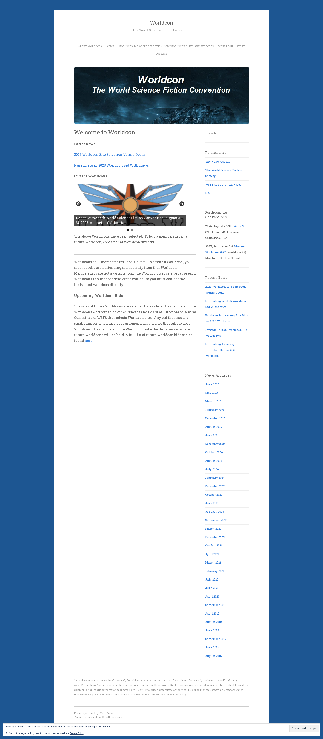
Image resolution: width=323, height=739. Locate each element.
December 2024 (215, 444)
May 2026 (211, 393)
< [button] (78, 204)
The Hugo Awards (217, 161)
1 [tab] (128, 230)
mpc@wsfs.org (176, 694)
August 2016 (213, 656)
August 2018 (213, 622)
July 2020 (211, 579)
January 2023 (214, 511)
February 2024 (215, 477)
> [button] (181, 204)
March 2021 (213, 562)
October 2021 (213, 545)
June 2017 (212, 647)
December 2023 (215, 486)
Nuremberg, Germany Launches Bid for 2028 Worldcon (220, 350)
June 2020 (212, 588)
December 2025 (215, 418)
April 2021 (212, 554)
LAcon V (238, 226)
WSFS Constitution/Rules (223, 184)
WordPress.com (112, 716)
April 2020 (212, 596)
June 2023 (212, 503)
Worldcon (161, 22)
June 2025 (212, 435)
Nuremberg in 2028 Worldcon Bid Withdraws (111, 165)
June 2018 (212, 630)
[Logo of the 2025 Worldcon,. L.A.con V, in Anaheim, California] (130, 205)
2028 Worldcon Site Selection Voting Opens (110, 154)
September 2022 (216, 520)
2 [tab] (132, 230)
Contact (161, 53)
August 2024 (213, 461)
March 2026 (213, 401)
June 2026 (212, 384)
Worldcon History (231, 46)
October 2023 (213, 494)
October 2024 (214, 452)
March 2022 (213, 528)
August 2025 (213, 427)
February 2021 (214, 571)
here (88, 340)
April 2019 (212, 613)
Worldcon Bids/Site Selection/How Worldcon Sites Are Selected (166, 46)
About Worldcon (90, 46)
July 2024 (212, 469)
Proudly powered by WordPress (94, 713)
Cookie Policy (77, 733)
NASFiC (210, 193)
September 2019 (215, 605)
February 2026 (214, 410)
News (110, 46)
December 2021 (215, 537)
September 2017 (216, 639)
